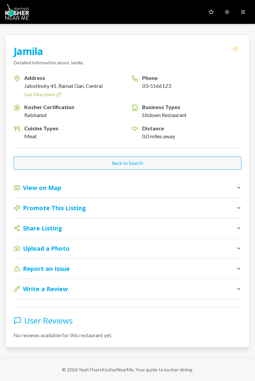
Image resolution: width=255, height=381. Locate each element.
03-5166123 (156, 86)
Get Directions (39, 94)
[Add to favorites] (235, 49)
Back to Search (127, 163)
